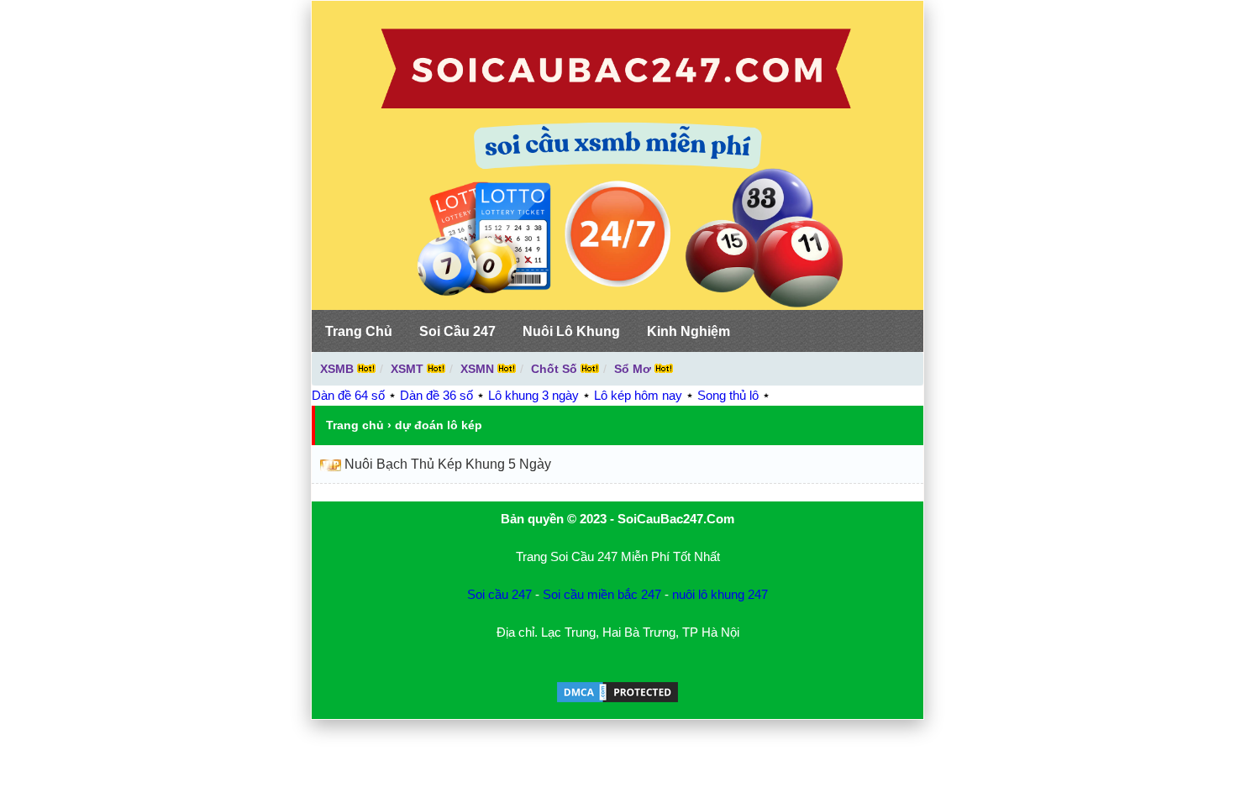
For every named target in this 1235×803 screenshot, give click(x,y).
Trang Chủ (358, 331)
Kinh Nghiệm (688, 331)
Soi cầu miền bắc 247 (602, 594)
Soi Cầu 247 (457, 331)
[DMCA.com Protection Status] (617, 700)
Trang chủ (355, 425)
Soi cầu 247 (499, 594)
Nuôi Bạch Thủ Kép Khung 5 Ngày (447, 464)
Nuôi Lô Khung (571, 331)
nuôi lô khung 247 (720, 594)
